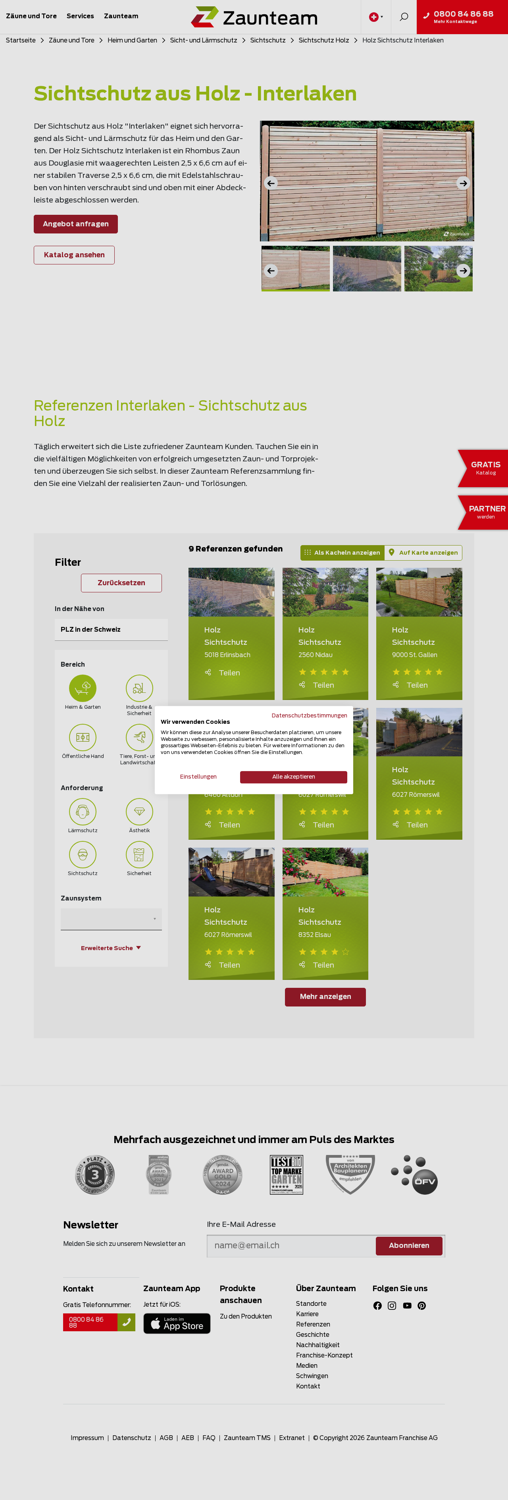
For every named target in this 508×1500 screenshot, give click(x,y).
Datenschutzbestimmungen (309, 716)
